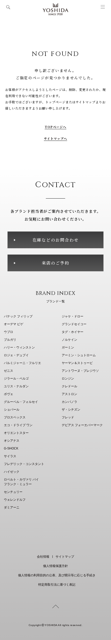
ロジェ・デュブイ (16, 355)
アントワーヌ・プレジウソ (80, 371)
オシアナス (11, 440)
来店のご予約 (55, 263)
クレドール (69, 386)
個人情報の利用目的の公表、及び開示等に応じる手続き (57, 575)
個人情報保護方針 (55, 566)
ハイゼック (11, 472)
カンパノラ (69, 402)
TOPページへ (56, 127)
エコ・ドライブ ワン (18, 425)
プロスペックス (15, 417)
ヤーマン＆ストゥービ (77, 363)
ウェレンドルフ (15, 499)
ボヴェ (8, 394)
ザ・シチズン (71, 409)
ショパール (11, 409)
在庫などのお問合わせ (55, 240)
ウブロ (8, 332)
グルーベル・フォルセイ (21, 402)
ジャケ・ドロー (72, 316)
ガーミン (68, 347)
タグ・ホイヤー (72, 332)
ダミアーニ (11, 507)
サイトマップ (65, 556)
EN (48, 536)
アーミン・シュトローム (79, 355)
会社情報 (43, 556)
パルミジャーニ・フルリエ (22, 363)
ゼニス (8, 371)
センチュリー (13, 492)
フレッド (68, 417)
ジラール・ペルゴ (16, 378)
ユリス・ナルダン (16, 386)
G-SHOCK (11, 448)
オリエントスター (16, 433)
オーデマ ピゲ (13, 324)
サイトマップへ (55, 138)
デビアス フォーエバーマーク (82, 425)
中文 (62, 536)
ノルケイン (69, 339)
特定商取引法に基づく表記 (56, 584)
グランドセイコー (74, 324)
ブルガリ (10, 339)
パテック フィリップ (18, 316)
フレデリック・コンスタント (24, 464)
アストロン (69, 394)
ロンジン (68, 378)
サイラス (10, 456)
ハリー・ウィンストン (19, 347)
